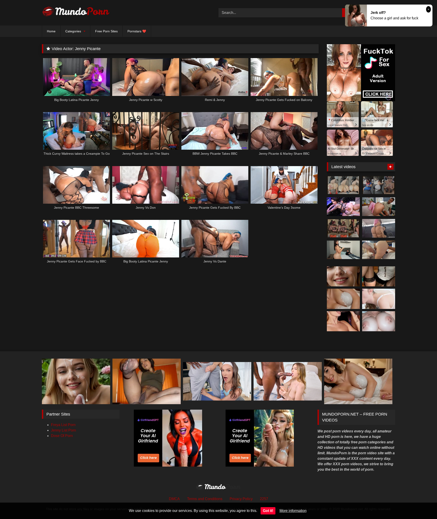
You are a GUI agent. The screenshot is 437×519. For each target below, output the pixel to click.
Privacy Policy (241, 499)
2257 (264, 499)
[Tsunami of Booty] (378, 206)
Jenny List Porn (63, 430)
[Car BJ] (378, 185)
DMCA (174, 499)
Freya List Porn (63, 425)
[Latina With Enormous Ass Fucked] (378, 228)
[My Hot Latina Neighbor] (378, 250)
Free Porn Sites (106, 31)
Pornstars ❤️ (136, 31)
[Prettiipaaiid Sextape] (343, 228)
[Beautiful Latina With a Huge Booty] (343, 250)
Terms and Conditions (204, 499)
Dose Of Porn (62, 436)
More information (293, 511)
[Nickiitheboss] (343, 185)
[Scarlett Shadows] (343, 206)
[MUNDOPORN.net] (76, 12)
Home (51, 31)
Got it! (268, 511)
